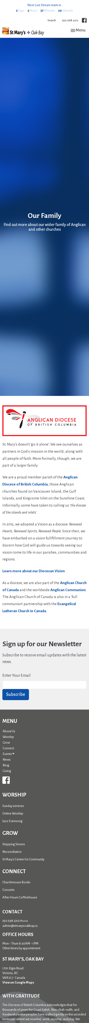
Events (7, 754)
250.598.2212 (70, 20)
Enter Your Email (16, 675)
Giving (7, 771)
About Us (9, 731)
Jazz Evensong (12, 821)
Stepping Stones (13, 844)
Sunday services (13, 806)
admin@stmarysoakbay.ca (19, 926)
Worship (8, 737)
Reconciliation (12, 852)
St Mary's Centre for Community (23, 859)
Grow (6, 742)
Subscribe (15, 694)
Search (51, 20)
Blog (6, 765)
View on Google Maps (18, 982)
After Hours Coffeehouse (19, 897)
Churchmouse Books (16, 882)
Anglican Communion (68, 590)
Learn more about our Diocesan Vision (33, 571)
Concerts (8, 890)
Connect (8, 748)
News (7, 759)
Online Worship (12, 813)
